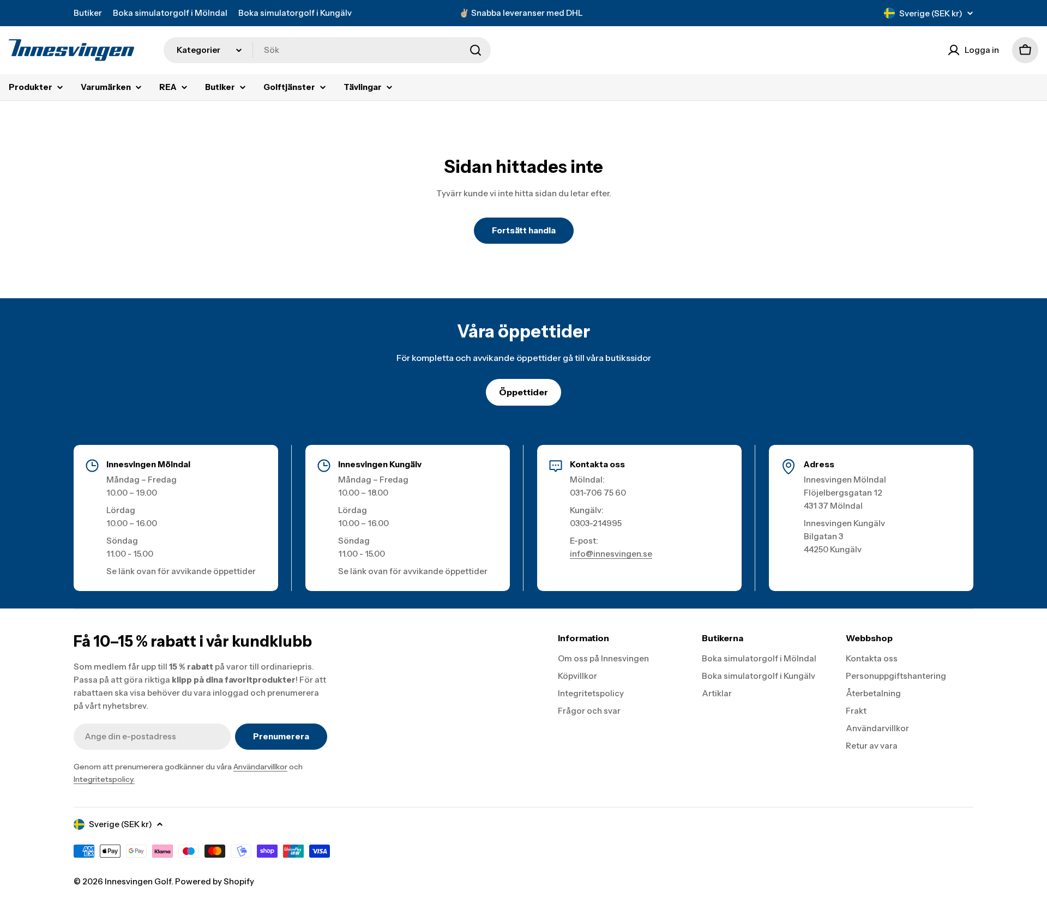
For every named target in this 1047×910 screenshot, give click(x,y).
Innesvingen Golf (138, 881)
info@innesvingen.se (611, 554)
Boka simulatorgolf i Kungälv (295, 13)
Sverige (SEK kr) (930, 13)
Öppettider (523, 392)
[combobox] (327, 50)
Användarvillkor (260, 767)
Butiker (88, 13)
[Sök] (475, 50)
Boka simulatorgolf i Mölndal (170, 13)
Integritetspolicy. (104, 779)
